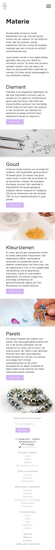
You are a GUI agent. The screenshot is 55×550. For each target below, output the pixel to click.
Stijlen (27, 459)
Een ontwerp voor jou (27, 465)
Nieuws (27, 537)
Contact (27, 541)
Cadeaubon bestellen (27, 544)
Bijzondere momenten (27, 487)
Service (27, 534)
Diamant (16, 87)
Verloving (27, 490)
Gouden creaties (27, 453)
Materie (27, 462)
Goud (12, 164)
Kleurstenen (20, 247)
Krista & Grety (28, 512)
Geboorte (27, 496)
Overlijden (27, 506)
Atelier (27, 528)
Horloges (27, 478)
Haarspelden (27, 481)
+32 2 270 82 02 (28, 447)
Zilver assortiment (27, 471)
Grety (27, 518)
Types (27, 456)
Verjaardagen (27, 503)
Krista (28, 515)
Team (27, 522)
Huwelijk (27, 493)
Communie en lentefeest (27, 500)
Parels (13, 333)
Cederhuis (27, 525)
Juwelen (27, 475)
